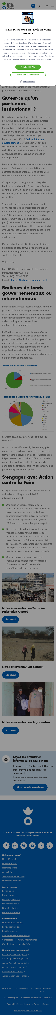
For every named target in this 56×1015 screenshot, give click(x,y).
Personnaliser (29, 81)
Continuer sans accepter (28, 75)
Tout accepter (28, 67)
